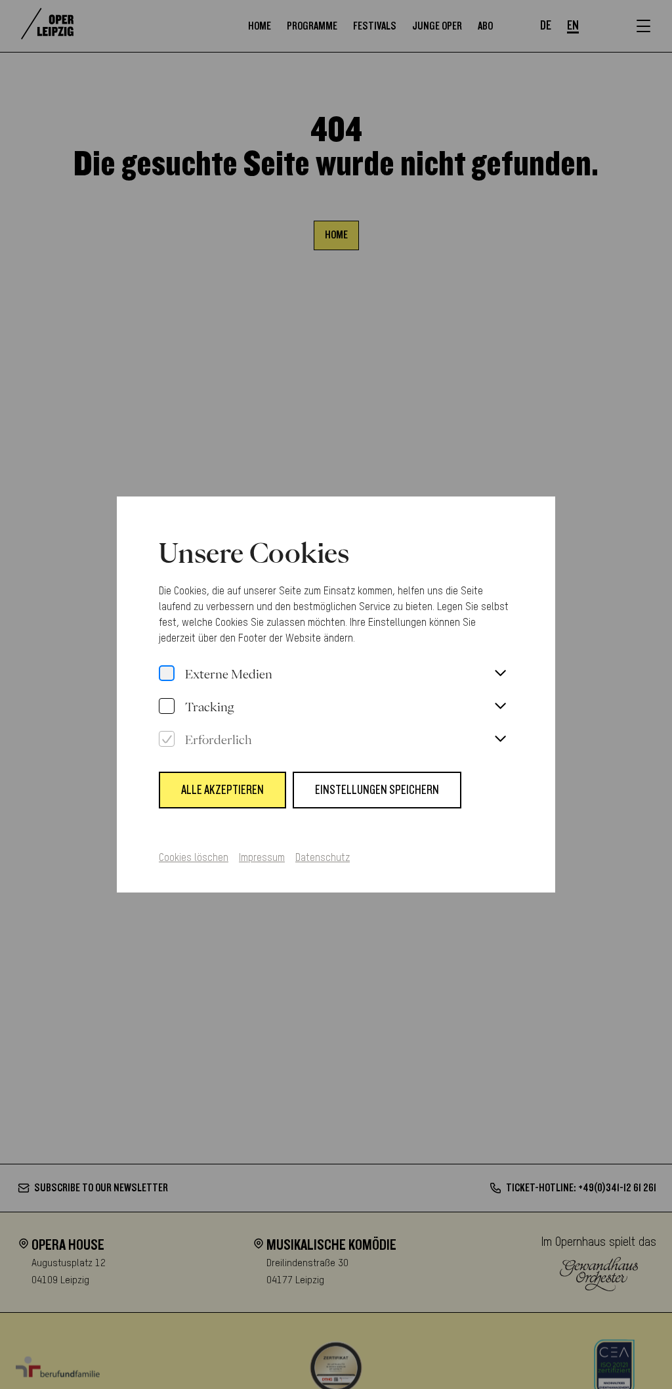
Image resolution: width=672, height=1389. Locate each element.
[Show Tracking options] (500, 707)
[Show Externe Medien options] (500, 674)
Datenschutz (322, 858)
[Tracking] (167, 706)
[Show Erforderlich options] (500, 739)
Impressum (262, 858)
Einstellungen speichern (377, 790)
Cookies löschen (193, 858)
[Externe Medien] (167, 673)
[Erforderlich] (167, 739)
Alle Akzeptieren (222, 790)
